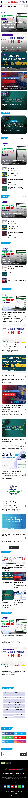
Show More (23, 112)
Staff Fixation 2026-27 (8, 67)
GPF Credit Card (18, 702)
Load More (14, 547)
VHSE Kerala (6, 707)
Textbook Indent (19, 714)
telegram (8, 741)
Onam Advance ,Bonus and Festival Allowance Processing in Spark (11, 85)
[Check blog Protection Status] (6, 763)
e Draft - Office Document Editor (10, 5)
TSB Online (6, 695)
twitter (21, 733)
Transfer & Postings (19, 700)
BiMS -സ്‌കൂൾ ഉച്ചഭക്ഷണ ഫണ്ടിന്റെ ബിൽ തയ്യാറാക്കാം (13, 24)
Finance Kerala (18, 704)
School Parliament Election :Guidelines (12, 47)
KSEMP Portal (7, 702)
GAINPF (5, 700)
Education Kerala (7, 704)
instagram (21, 741)
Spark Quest (6, 715)
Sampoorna (18, 697)
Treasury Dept (18, 709)
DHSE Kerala (18, 707)
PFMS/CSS (17, 717)
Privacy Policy (14, 793)
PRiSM (16, 712)
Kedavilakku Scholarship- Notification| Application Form (12, 105)
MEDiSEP (6, 712)
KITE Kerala (6, 709)
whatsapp (8, 737)
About (12, 791)
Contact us (19, 791)
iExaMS (17, 695)
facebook (8, 733)
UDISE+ (5, 717)
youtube (21, 737)
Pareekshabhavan (8, 697)
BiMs (16, 692)
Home (7, 791)
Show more (22, 289)
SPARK (5, 692)
